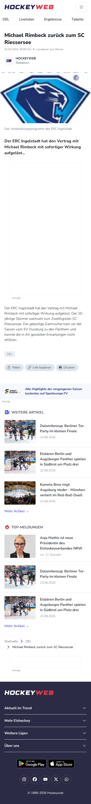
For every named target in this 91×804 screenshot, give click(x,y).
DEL (6, 19)
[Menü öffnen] (81, 7)
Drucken (69, 367)
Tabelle (78, 19)
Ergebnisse (53, 19)
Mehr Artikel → (16, 511)
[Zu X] (56, 779)
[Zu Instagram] (24, 779)
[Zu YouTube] (45, 779)
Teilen (16, 367)
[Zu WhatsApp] (66, 779)
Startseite (11, 641)
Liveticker (26, 19)
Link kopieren (42, 367)
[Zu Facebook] (34, 779)
